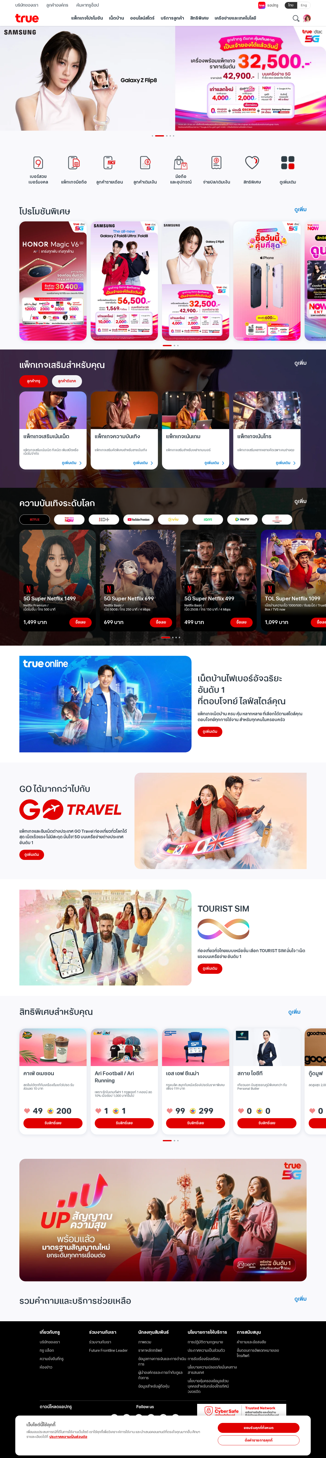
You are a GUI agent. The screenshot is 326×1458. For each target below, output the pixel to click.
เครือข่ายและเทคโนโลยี (235, 18)
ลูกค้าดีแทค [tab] (67, 381)
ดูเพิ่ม (300, 209)
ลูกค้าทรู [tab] (33, 381)
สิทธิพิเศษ (199, 18)
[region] (102, 1433)
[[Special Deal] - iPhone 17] (267, 281)
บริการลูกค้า (172, 18)
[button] (38, 169)
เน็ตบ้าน (116, 18)
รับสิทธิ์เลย (53, 1123)
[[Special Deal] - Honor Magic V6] (53, 281)
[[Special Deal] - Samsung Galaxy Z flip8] (195, 281)
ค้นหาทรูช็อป (87, 5)
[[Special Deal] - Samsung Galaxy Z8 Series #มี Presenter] (124, 281)
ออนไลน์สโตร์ (142, 18)
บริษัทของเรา (26, 5)
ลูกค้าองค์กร (57, 5)
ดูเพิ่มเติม (210, 732)
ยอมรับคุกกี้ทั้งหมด (259, 1428)
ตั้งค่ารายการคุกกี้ (259, 1440)
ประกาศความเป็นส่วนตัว (68, 1436)
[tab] (34, 519)
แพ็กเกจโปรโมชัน (87, 18)
